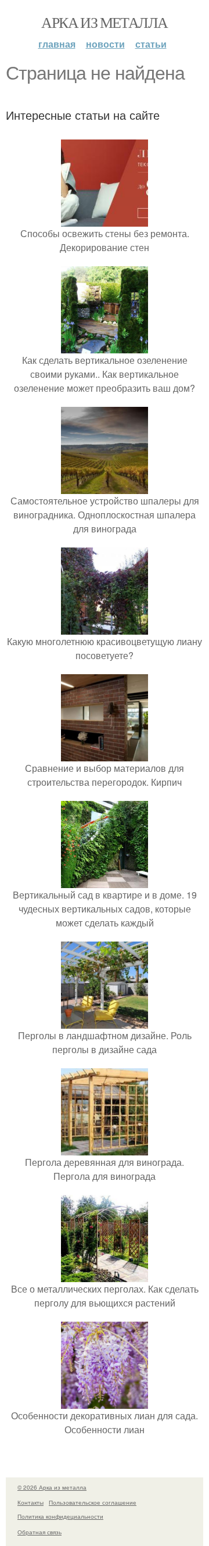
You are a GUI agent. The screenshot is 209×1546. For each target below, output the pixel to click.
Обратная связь (39, 1532)
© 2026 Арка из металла (52, 1487)
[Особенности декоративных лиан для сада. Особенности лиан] (104, 1401)
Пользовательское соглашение (92, 1502)
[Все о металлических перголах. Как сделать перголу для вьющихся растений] (104, 1275)
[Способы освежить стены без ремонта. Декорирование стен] (104, 219)
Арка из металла (104, 22)
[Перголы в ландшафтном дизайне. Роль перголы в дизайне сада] (104, 1021)
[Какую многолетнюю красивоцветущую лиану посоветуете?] (104, 627)
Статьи (151, 44)
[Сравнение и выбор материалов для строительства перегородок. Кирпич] (104, 754)
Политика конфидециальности (60, 1516)
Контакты (30, 1502)
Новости (105, 44)
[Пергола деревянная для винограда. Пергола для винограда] (104, 1148)
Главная (56, 44)
